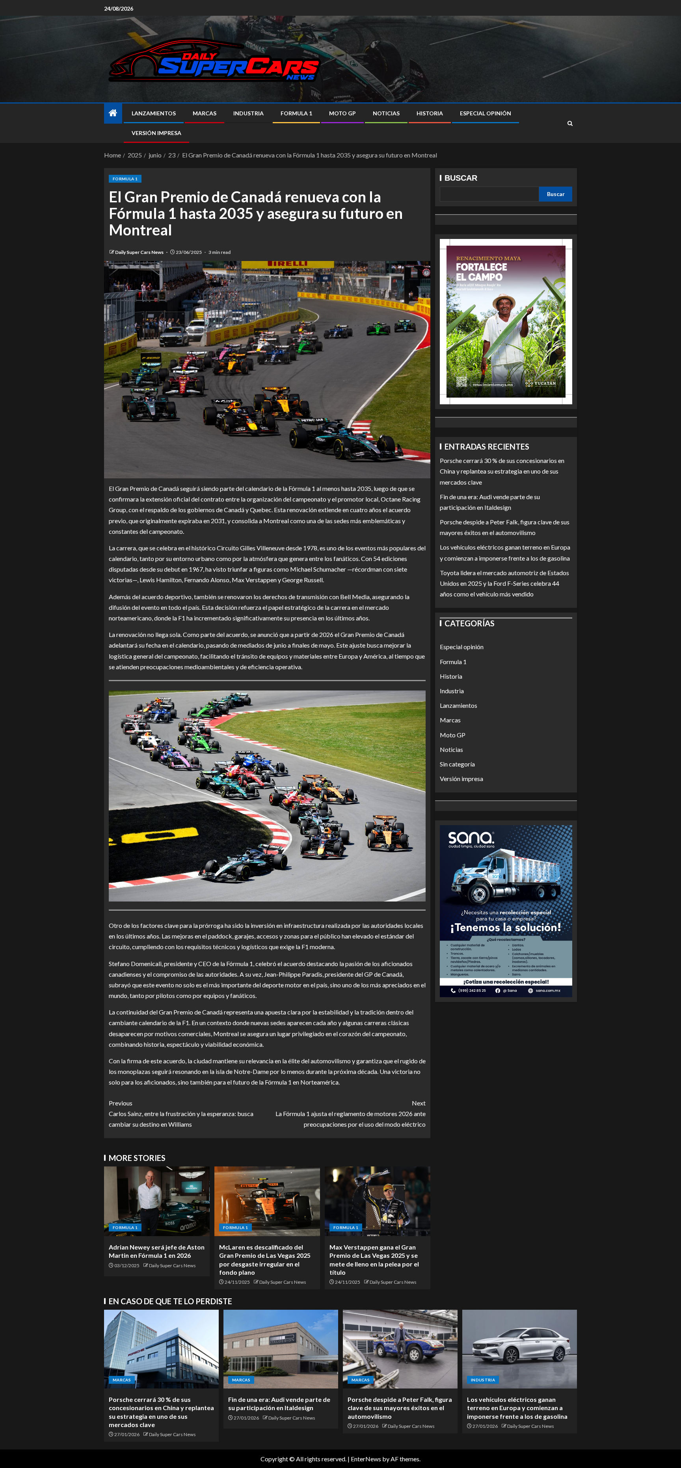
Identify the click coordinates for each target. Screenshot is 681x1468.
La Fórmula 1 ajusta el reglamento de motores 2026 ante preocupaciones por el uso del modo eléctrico (350, 1113)
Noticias (386, 113)
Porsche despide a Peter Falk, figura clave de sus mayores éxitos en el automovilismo (400, 1408)
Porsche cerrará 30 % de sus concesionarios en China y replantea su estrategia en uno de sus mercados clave (502, 471)
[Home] (113, 113)
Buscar (461, 178)
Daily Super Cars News (139, 252)
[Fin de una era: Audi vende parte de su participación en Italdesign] (280, 1349)
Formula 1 (296, 113)
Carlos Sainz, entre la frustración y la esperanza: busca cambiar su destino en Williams (181, 1113)
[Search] (570, 123)
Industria (248, 113)
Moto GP (342, 113)
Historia (430, 113)
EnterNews (366, 1458)
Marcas (204, 113)
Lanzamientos (154, 113)
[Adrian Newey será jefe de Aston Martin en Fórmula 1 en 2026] (157, 1201)
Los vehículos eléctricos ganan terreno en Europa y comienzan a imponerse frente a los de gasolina (517, 1408)
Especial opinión (485, 113)
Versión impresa (156, 133)
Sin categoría (457, 764)
